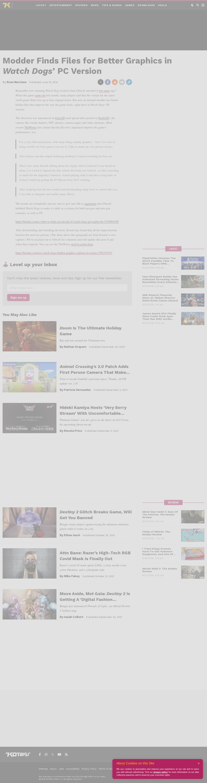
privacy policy (160, 772)
